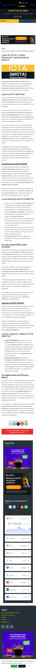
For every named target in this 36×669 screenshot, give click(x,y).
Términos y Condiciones (8, 615)
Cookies (4, 617)
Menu (4, 21)
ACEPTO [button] (14, 666)
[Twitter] (7, 626)
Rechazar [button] (21, 666)
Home (3, 49)
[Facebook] (3, 626)
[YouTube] (11, 626)
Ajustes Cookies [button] (28, 663)
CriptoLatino (18, 11)
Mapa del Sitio (5, 622)
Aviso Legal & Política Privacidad (10, 612)
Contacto (4, 619)
